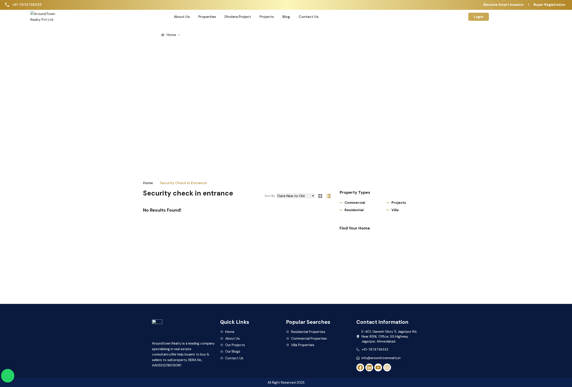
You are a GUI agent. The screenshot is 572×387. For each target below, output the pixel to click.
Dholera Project (238, 16)
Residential (354, 210)
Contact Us (308, 16)
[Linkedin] (369, 367)
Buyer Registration (549, 4)
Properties (207, 16)
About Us (182, 16)
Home (148, 183)
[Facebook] (360, 367)
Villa (395, 210)
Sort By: (270, 195)
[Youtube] (378, 367)
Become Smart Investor (504, 4)
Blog (286, 16)
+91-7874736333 (27, 4)
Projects (267, 16)
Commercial (355, 202)
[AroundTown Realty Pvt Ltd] (45, 16)
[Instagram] (387, 367)
